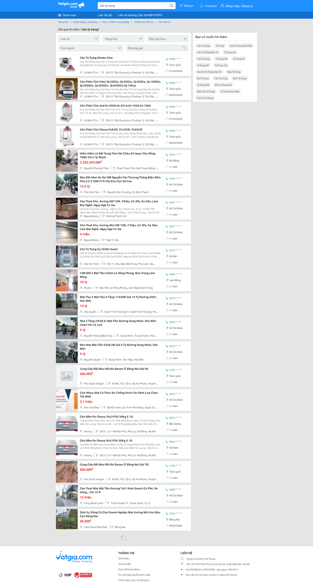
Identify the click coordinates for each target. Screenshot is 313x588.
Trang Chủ (63, 21)
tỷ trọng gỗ (203, 65)
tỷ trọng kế (221, 58)
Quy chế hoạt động (129, 569)
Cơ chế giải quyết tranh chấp (134, 574)
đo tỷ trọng (203, 78)
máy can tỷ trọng (206, 91)
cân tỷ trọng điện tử (207, 52)
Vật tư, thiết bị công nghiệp (115, 21)
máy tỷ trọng (234, 71)
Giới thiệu (123, 558)
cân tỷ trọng (203, 45)
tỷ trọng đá (230, 52)
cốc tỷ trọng (203, 58)
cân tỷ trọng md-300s (241, 45)
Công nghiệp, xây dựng (85, 21)
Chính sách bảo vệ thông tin (133, 580)
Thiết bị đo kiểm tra (144, 21)
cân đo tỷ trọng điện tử (209, 71)
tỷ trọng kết (203, 84)
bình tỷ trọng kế (223, 84)
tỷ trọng (220, 45)
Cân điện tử (164, 21)
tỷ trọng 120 (221, 65)
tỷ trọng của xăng (229, 91)
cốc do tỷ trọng (205, 97)
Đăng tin (189, 5)
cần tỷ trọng (220, 78)
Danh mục (69, 15)
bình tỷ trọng (239, 78)
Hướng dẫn (124, 564)
